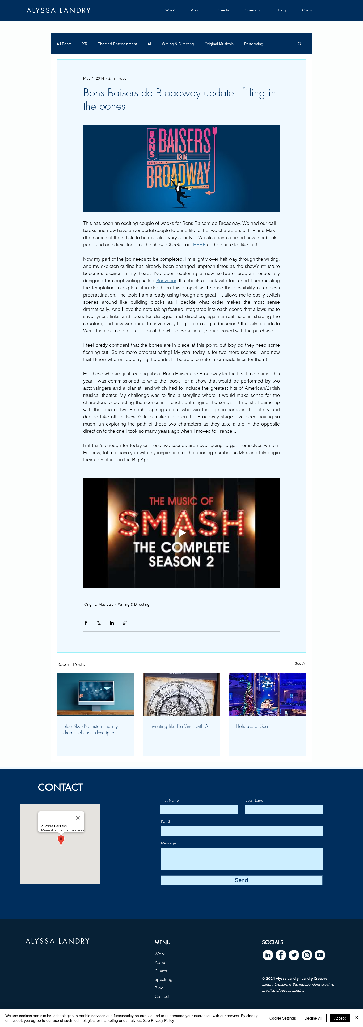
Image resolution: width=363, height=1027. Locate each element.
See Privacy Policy (158, 1020)
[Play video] (181, 533)
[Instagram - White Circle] (307, 955)
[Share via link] (124, 622)
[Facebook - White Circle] (281, 955)
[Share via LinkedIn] (111, 622)
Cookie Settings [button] (282, 1018)
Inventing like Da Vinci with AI (179, 726)
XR (84, 43)
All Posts (64, 43)
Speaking (163, 979)
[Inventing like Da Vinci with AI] (181, 694)
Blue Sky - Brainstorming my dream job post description (90, 729)
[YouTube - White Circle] (320, 955)
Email (165, 822)
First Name (170, 800)
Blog (159, 987)
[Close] (356, 1018)
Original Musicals (219, 43)
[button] (299, 43)
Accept (340, 1018)
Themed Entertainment (117, 43)
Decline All (313, 1018)
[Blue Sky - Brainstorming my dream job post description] (95, 694)
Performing (253, 43)
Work (160, 953)
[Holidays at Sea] (267, 694)
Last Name (254, 800)
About (161, 962)
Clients (161, 970)
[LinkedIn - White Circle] (268, 955)
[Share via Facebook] (85, 622)
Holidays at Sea (252, 726)
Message (168, 843)
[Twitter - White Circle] (294, 955)
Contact (162, 996)
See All (300, 663)
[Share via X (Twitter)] (98, 622)
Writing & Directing (178, 43)
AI (149, 43)
